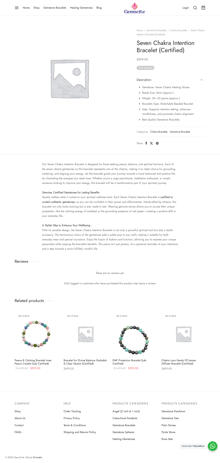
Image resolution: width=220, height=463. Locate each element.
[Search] (195, 8)
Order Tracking (72, 411)
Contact (19, 425)
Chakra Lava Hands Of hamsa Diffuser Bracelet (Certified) (179, 362)
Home (26, 8)
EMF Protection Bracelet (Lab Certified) (129, 362)
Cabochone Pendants (125, 418)
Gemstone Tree (170, 418)
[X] (151, 143)
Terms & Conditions (75, 425)
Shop (37, 8)
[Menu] (17, 8)
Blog (99, 8)
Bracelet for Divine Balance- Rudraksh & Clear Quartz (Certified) (85, 362)
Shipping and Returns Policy (80, 432)
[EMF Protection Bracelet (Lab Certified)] (134, 334)
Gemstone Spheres (123, 432)
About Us (20, 418)
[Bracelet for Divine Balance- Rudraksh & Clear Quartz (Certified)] (85, 334)
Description (144, 79)
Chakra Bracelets (178, 30)
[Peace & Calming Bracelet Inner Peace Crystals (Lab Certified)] (36, 334)
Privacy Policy (72, 418)
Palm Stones (169, 425)
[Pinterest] (157, 143)
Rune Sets (167, 439)
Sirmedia (37, 457)
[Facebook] (146, 143)
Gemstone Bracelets (54, 8)
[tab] (171, 80)
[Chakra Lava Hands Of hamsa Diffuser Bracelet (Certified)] (183, 334)
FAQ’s (18, 432)
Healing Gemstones (81, 8)
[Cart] (203, 8)
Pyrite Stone (168, 432)
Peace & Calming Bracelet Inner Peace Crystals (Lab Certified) (33, 362)
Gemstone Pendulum (173, 411)
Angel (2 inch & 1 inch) (126, 411)
